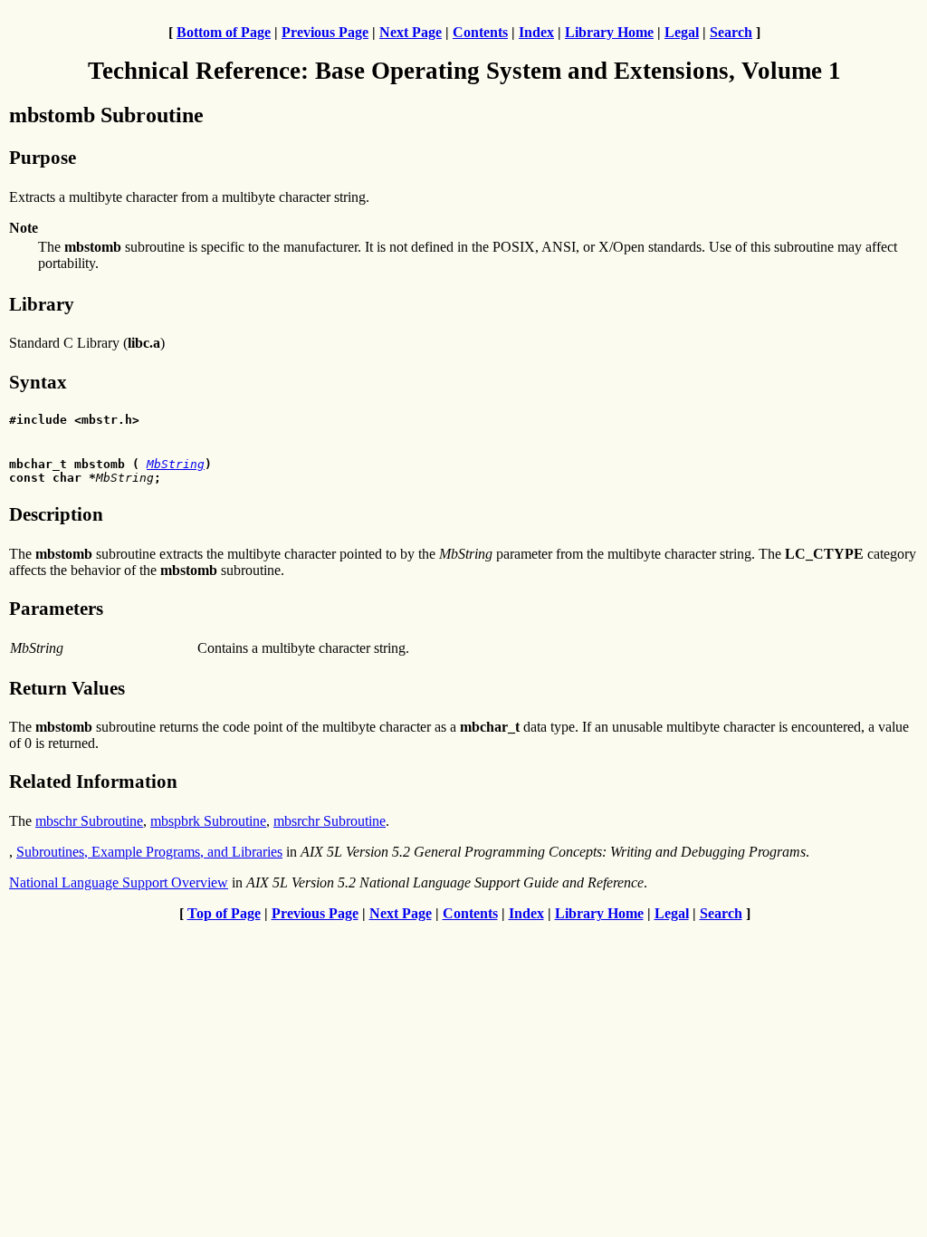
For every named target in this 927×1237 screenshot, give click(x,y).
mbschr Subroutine (89, 821)
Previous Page (325, 32)
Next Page (410, 32)
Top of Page (224, 913)
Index (536, 32)
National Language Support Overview (118, 882)
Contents (480, 32)
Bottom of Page (224, 32)
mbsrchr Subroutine (329, 821)
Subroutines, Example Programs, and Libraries (149, 851)
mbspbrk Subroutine (208, 821)
